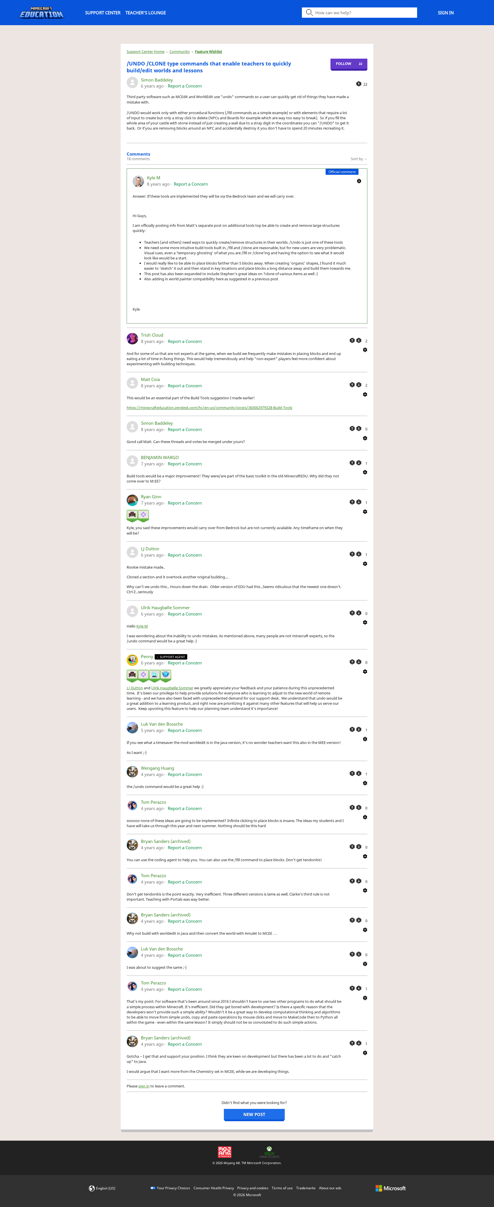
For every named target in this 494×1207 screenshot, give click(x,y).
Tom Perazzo (153, 802)
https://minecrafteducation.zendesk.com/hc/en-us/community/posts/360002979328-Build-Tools (209, 407)
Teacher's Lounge (146, 12)
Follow (343, 63)
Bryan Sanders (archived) (165, 841)
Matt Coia (150, 379)
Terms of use (282, 1188)
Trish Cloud (152, 335)
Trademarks (306, 1188)
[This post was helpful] (359, 84)
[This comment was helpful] (352, 340)
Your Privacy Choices (173, 1188)
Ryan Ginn (151, 496)
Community (180, 51)
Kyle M (153, 177)
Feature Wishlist (208, 51)
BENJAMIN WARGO (160, 457)
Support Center (102, 12)
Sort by (357, 158)
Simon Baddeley (157, 80)
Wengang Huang (157, 768)
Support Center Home (145, 51)
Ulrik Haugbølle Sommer (165, 607)
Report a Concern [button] (185, 86)
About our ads (330, 1188)
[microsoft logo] (391, 1188)
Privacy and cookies (252, 1188)
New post (254, 1114)
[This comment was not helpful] (359, 340)
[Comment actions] (359, 180)
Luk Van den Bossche (162, 724)
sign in (144, 1086)
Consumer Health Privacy (214, 1188)
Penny (147, 656)
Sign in (446, 12)
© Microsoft (247, 1194)
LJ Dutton (150, 548)
